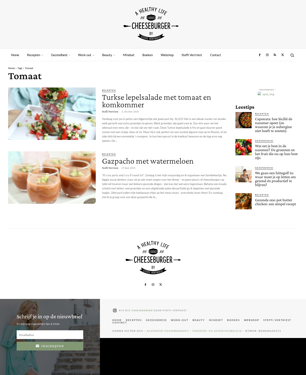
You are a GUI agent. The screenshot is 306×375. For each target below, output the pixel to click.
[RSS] (275, 55)
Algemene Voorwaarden (168, 330)
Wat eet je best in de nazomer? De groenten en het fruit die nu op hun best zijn (276, 152)
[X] (282, 55)
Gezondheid (264, 140)
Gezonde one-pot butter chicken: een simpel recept (275, 202)
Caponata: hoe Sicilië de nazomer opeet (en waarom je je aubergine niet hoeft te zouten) (273, 125)
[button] (292, 55)
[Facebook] (260, 55)
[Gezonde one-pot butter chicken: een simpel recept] (243, 201)
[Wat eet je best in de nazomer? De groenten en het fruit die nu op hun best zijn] (243, 147)
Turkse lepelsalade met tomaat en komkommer (156, 100)
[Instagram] (267, 55)
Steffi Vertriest (110, 111)
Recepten (109, 90)
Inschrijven (52, 346)
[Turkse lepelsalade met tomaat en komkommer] (52, 114)
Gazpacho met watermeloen (148, 160)
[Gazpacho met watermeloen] (52, 177)
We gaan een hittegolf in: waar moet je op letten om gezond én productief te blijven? (275, 179)
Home (11, 68)
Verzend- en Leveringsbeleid (217, 330)
